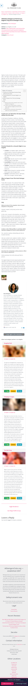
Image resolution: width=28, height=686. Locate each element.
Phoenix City (14, 664)
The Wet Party (8, 450)
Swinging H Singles (9, 397)
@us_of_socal (10, 35)
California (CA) (4, 13)
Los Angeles (22, 13)
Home (2, 11)
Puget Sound (14, 677)
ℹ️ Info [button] (19, 391)
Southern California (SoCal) (13, 13)
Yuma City (14, 670)
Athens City (14, 675)
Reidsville (14, 672)
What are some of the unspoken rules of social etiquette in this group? (13, 103)
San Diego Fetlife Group (14, 511)
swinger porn (16, 636)
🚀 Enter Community (6, 683)
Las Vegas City (14, 662)
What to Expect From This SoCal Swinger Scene (11, 99)
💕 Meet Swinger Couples (20, 683)
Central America (8, 11)
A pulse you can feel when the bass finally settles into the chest (12, 93)
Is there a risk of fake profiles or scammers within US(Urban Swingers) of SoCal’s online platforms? (13, 106)
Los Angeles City (4, 14)
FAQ (4, 101)
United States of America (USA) (18, 11)
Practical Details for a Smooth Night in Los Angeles (12, 96)
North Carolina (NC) (14, 674)
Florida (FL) (14, 665)
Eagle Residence (14, 506)
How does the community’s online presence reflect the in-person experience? (13, 110)
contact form (19, 644)
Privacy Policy (14, 609)
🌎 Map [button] (7, 391)
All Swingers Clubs (14, 8)
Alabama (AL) (14, 667)
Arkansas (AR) (14, 669)
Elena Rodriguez (12, 23)
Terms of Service (14, 611)
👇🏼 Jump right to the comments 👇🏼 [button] (14, 334)
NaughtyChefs (8, 343)
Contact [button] (13, 391)
